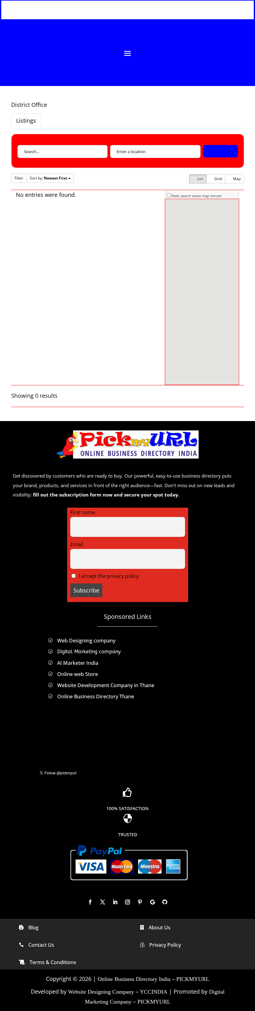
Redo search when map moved (196, 195)
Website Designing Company (101, 992)
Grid (217, 178)
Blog (33, 927)
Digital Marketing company (89, 652)
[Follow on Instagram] (127, 902)
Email (76, 544)
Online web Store (77, 674)
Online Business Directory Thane (95, 696)
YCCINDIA (153, 992)
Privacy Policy (165, 944)
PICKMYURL (192, 979)
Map (236, 178)
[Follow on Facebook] (90, 902)
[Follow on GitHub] (165, 902)
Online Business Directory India (134, 979)
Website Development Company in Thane (105, 685)
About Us (159, 927)
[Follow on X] (103, 902)
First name (82, 512)
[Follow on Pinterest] (140, 902)
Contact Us (41, 944)
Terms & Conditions (53, 962)
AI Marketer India (77, 663)
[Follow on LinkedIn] (115, 902)
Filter (19, 178)
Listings (26, 120)
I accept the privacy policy (108, 576)
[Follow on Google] (152, 902)
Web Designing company (86, 640)
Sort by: (48, 178)
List (199, 178)
